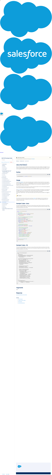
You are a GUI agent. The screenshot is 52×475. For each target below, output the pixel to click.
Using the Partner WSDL (22, 300)
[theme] (48, 174)
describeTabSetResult (19, 294)
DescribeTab (25, 294)
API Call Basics (20, 299)
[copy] (49, 174)
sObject (34, 198)
